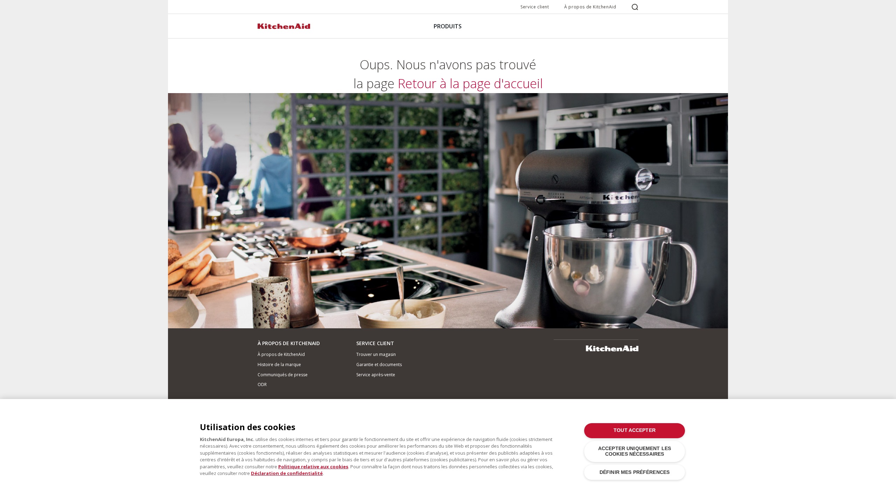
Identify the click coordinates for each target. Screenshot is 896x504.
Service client (534, 7)
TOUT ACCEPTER (635, 430)
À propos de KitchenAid (590, 7)
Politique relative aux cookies (313, 466)
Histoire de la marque (279, 365)
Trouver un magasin (376, 354)
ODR (262, 384)
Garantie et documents (379, 365)
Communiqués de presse (283, 375)
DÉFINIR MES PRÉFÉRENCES (635, 472)
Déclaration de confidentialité (287, 473)
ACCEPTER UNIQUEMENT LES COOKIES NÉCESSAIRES (634, 451)
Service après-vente (375, 375)
